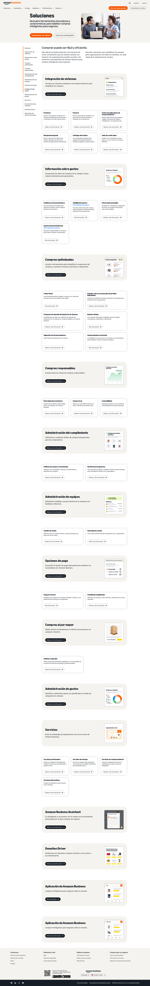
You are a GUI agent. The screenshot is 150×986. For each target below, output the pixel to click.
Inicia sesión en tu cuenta (117, 958)
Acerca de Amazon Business (17, 955)
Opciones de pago (31, 85)
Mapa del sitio (80, 961)
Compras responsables (29, 69)
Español (136, 3)
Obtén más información (52, 127)
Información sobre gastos (31, 58)
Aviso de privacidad (82, 983)
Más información (79, 217)
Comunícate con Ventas (41, 35)
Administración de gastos (31, 95)
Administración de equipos (31, 80)
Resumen (28, 48)
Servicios (28, 100)
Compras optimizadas (29, 64)
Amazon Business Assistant (30, 105)
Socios (12, 961)
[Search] (130, 3)
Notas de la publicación (50, 958)
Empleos (12, 963)
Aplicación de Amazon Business (30, 114)
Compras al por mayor (30, 90)
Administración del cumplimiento (31, 75)
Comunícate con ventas (138, 8)
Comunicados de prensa (50, 961)
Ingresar (144, 3)
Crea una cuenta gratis (65, 35)
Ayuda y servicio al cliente (84, 958)
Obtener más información (54, 94)
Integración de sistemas (29, 52)
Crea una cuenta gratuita (118, 8)
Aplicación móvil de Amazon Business (120, 961)
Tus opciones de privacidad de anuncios (100, 983)
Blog (45, 955)
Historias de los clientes (16, 958)
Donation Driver (30, 109)
